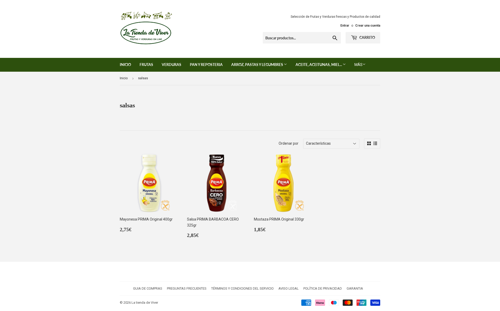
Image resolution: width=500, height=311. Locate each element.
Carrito (367, 37)
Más (358, 65)
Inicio (124, 78)
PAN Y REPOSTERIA (206, 64)
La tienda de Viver (145, 302)
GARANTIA (355, 288)
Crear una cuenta (367, 25)
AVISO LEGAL (288, 288)
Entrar (344, 25)
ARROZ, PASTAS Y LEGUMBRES (257, 64)
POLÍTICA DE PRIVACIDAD (322, 288)
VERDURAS (171, 64)
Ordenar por (288, 143)
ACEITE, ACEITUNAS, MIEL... (319, 64)
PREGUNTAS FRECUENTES (187, 288)
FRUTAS (146, 64)
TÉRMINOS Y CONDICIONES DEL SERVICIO (242, 288)
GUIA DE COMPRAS (147, 288)
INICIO (125, 64)
